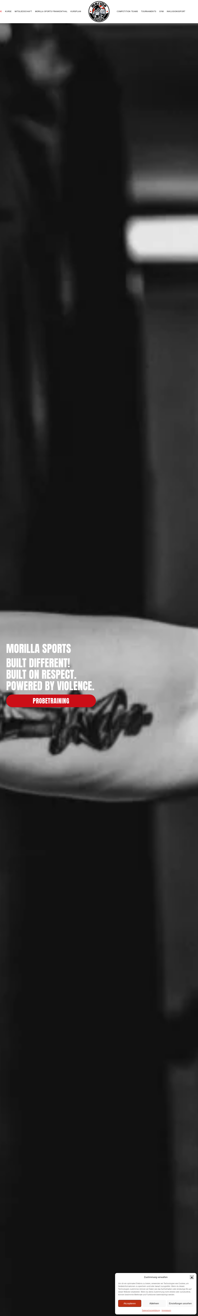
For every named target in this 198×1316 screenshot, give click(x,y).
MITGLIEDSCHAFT (23, 11)
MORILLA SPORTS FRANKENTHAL (51, 11)
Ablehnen (154, 1303)
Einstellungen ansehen (180, 1303)
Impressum (166, 1310)
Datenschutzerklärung (151, 1310)
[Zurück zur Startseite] (99, 11)
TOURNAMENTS (148, 11)
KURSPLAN (76, 11)
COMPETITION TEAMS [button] (127, 11)
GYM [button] (161, 11)
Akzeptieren (130, 1303)
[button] (191, 1277)
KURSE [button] (8, 11)
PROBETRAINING (51, 700)
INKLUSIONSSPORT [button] (176, 11)
